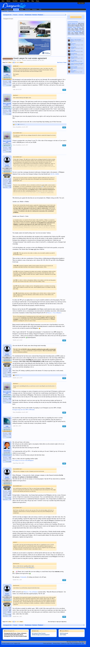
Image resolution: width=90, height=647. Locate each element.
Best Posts (5, 11)
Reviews (8, 1)
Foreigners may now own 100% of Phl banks (24, 409)
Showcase (27, 9)
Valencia (9, 183)
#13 (64, 145)
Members (34, 9)
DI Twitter (63, 634)
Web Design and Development (41, 634)
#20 (64, 616)
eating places (73, 47)
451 (10, 180)
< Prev (9, 62)
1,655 (10, 457)
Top (83, 643)
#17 (64, 426)
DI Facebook (64, 633)
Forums (16, 9)
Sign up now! (76, 16)
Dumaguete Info (8, 9)
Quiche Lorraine (74, 66)
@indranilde (23, 577)
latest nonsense (74, 56)
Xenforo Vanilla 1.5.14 (7, 643)
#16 (64, 412)
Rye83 (7, 165)
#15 (64, 378)
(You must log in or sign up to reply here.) (57, 621)
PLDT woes (73, 50)
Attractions (22, 1)
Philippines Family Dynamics (74, 27)
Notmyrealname (74, 68)
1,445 (10, 81)
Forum (37, 1)
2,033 (10, 110)
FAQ (40, 9)
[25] (42, 186)
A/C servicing (73, 60)
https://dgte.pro (82, 641)
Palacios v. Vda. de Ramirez (54, 312)
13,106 (9, 179)
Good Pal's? (73, 43)
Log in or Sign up (81, 3)
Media (21, 9)
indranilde (34, 60)
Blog (33, 1)
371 (10, 458)
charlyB (72, 48)
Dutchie (72, 40)
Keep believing (74, 53)
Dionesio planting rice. (72, 23)
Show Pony (7, 450)
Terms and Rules (47, 643)
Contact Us (63, 643)
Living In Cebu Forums (39, 633)
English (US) (17, 643)
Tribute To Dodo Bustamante (74, 31)
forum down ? (73, 70)
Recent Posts (11, 11)
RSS (84, 643)
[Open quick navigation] (65, 14)
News (28, 1)
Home (3, 1)
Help (68, 643)
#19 (64, 580)
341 (10, 82)
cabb (7, 74)
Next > (21, 62)
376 (10, 111)
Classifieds (15, 1)
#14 (64, 340)
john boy (72, 44)
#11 (64, 89)
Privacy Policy (56, 643)
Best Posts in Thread (61, 62)
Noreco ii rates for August (76, 39)
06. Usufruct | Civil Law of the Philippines (23, 460)
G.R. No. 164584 (54, 174)
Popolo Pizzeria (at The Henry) (77, 63)
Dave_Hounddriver (7, 104)
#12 (64, 127)
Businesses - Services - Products (18, 60)
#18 (64, 463)
